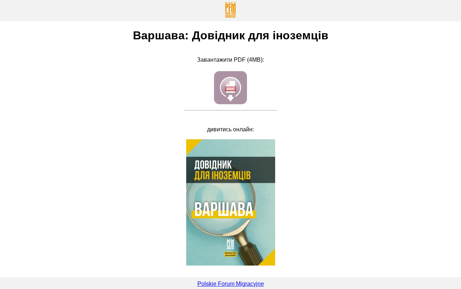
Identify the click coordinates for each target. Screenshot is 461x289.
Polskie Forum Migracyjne (230, 284)
